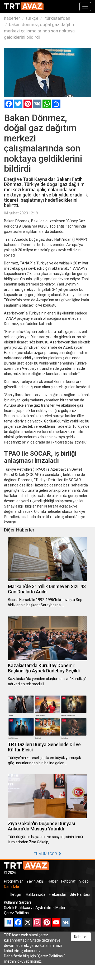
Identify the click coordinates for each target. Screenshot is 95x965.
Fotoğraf (68, 881)
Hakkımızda (35, 894)
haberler (12, 18)
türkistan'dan (57, 18)
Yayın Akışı (35, 881)
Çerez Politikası (17, 913)
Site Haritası (80, 894)
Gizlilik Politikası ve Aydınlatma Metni (34, 907)
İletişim (16, 894)
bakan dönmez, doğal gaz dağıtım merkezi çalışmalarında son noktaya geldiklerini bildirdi (39, 31)
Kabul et (81, 937)
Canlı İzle (11, 886)
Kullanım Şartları (17, 902)
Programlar (13, 881)
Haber (53, 881)
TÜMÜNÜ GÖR (46, 854)
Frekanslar (57, 894)
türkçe (32, 18)
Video (84, 881)
